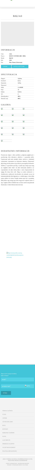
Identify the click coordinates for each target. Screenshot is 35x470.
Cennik (4, 418)
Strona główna (7, 410)
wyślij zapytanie (19, 66)
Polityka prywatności (9, 451)
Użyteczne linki (7, 421)
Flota (4, 436)
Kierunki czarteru (8, 432)
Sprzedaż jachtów (8, 443)
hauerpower (21, 463)
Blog (4, 425)
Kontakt (5, 429)
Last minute (6, 440)
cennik (5, 66)
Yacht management (8, 447)
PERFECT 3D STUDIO (23, 464)
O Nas (4, 414)
